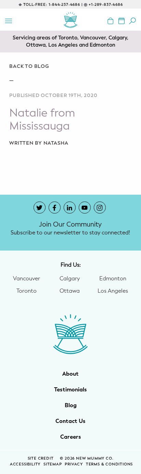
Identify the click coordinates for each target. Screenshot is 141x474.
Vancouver (26, 278)
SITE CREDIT (41, 458)
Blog (71, 405)
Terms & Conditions (109, 464)
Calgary (70, 278)
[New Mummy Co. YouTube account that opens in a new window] (85, 208)
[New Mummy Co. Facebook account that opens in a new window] (55, 208)
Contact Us (70, 421)
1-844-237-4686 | (66, 4)
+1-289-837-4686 (106, 4)
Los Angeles (113, 291)
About (70, 374)
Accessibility (25, 464)
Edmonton (112, 278)
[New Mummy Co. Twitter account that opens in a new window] (40, 208)
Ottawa (70, 291)
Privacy (74, 464)
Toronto (26, 291)
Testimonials (70, 389)
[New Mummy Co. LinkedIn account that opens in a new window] (70, 208)
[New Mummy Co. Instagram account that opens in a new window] (100, 208)
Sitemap (52, 464)
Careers (70, 437)
